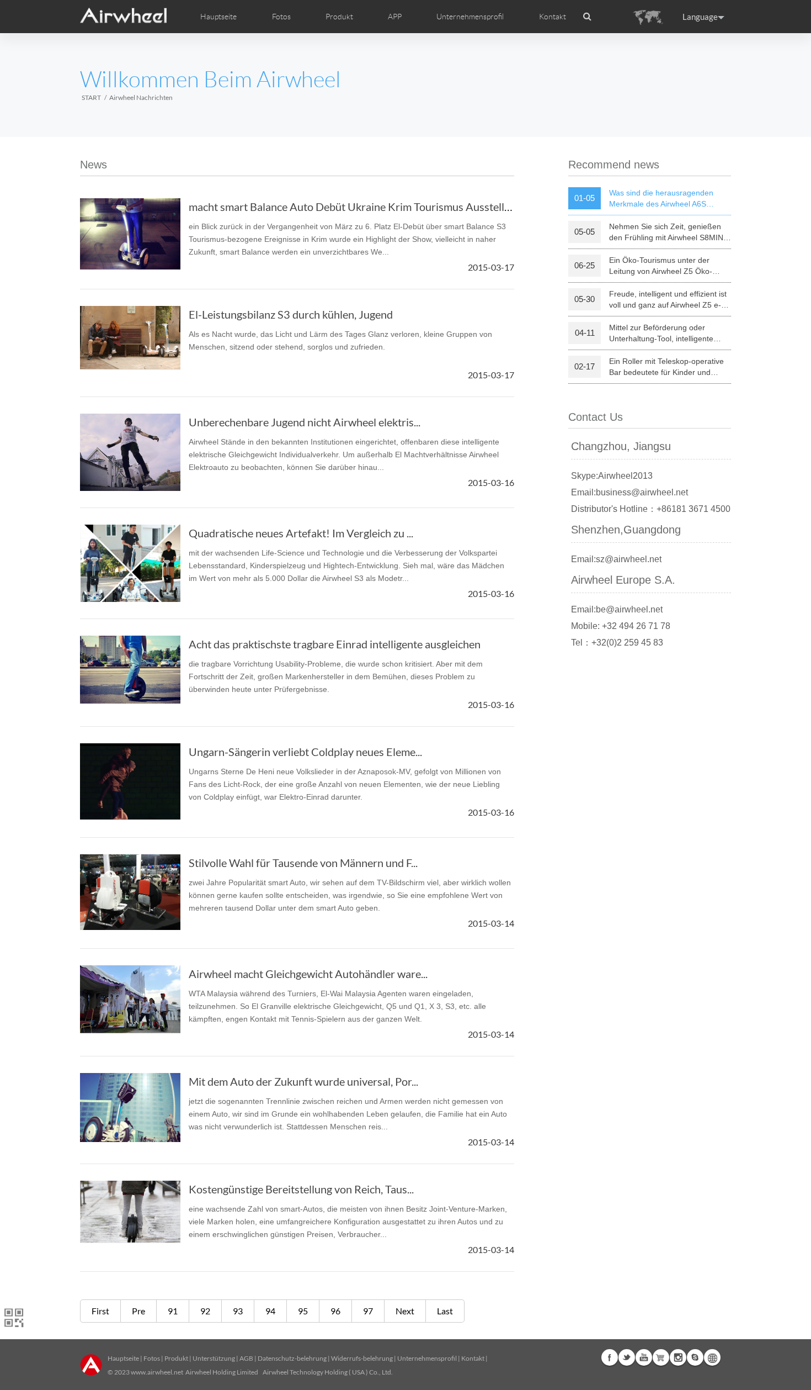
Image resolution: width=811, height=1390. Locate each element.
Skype (695, 1357)
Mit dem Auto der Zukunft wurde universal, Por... (303, 1081)
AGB (246, 1358)
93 (238, 1311)
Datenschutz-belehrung (292, 1358)
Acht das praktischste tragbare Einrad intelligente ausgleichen (335, 644)
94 (270, 1311)
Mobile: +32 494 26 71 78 (620, 626)
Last (445, 1311)
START (91, 97)
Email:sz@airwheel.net (616, 559)
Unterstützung (214, 1358)
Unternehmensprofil (427, 1358)
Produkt (339, 16)
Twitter (626, 1357)
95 (303, 1311)
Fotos (151, 1358)
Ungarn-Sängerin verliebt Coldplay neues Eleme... (305, 751)
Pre (138, 1311)
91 (173, 1311)
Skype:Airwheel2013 (612, 475)
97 (368, 1311)
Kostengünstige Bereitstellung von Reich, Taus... (301, 1189)
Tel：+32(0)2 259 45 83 (617, 642)
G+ (661, 1357)
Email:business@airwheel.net (629, 492)
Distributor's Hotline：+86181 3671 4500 (650, 509)
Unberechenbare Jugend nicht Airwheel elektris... (304, 422)
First (100, 1311)
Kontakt (552, 16)
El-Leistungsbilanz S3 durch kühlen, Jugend (291, 314)
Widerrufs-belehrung (362, 1358)
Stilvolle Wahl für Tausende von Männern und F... (303, 862)
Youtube (644, 1357)
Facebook (609, 1357)
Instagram (678, 1357)
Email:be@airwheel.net (617, 609)
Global (712, 1357)
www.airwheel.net (157, 1372)
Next (405, 1311)
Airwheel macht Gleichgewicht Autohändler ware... (308, 973)
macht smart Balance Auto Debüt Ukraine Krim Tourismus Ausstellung (355, 206)
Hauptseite (218, 16)
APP (395, 16)
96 (335, 1311)
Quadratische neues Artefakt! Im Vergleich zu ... (301, 533)
